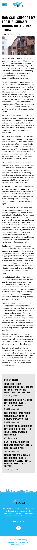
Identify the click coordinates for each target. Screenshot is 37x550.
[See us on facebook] (18, 528)
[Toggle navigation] (4, 4)
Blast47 (24, 545)
